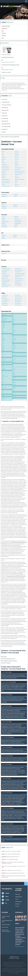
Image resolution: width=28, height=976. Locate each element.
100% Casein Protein (5, 104)
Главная (2, 136)
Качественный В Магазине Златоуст (8, 658)
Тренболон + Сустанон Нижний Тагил (12, 136)
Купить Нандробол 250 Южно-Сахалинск (9, 660)
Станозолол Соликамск (6, 662)
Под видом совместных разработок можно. (10, 64)
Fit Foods (3, 99)
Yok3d (3, 132)
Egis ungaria (4, 118)
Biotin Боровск (4, 656)
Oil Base (3, 113)
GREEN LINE (4, 121)
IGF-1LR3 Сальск (5, 927)
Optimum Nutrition (5, 123)
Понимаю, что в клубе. (6, 72)
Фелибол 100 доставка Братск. (8, 57)
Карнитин (3, 115)
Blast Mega (4, 129)
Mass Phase (4, 110)
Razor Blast (4, 107)
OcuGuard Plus (4, 102)
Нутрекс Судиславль (6, 924)
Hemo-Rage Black (5, 126)
